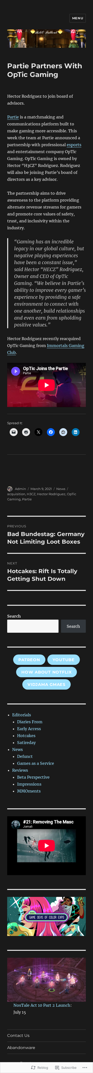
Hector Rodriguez (51, 494)
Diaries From (29, 721)
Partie (13, 117)
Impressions (29, 784)
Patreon (29, 659)
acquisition (16, 494)
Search (14, 616)
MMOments (29, 791)
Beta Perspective (33, 777)
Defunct (25, 756)
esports (74, 144)
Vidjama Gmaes (46, 684)
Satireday (26, 742)
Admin (20, 489)
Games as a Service (35, 763)
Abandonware (21, 1047)
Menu (77, 18)
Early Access (29, 728)
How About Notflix (46, 672)
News (60, 489)
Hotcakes (26, 735)
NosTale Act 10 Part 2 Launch (41, 1005)
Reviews (20, 770)
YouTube (64, 659)
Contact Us (18, 1035)
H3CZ (31, 494)
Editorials (21, 714)
